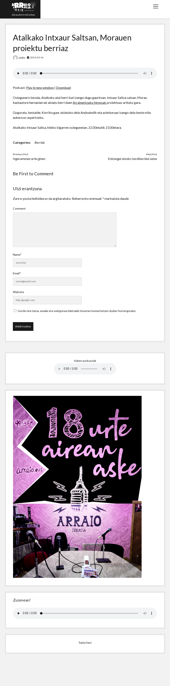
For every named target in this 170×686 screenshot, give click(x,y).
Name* (17, 254)
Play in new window (40, 88)
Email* (17, 273)
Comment (19, 208)
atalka (22, 57)
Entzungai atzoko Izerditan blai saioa (132, 159)
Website (18, 292)
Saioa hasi (85, 642)
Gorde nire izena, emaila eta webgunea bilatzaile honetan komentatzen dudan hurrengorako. (77, 311)
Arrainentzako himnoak (89, 102)
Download (63, 88)
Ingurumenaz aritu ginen (29, 159)
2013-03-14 (36, 57)
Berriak (40, 142)
